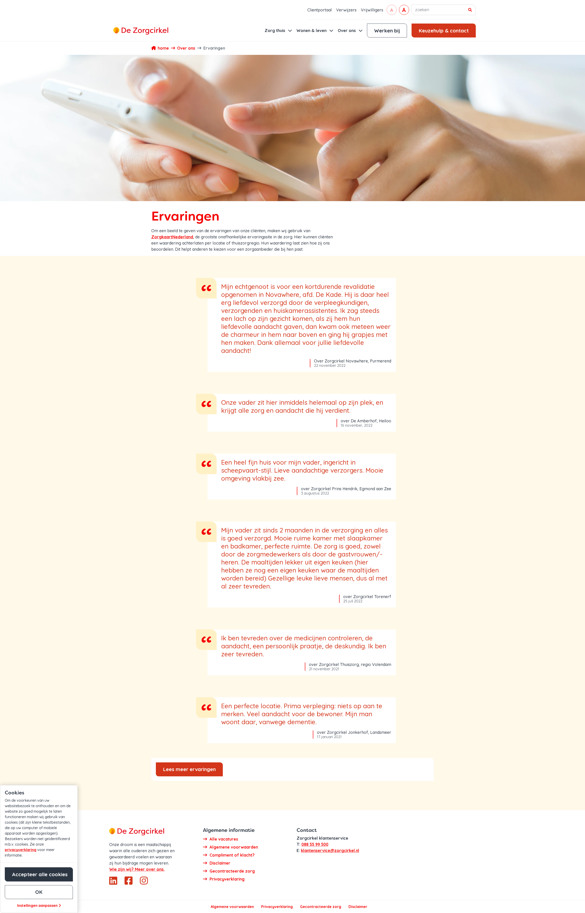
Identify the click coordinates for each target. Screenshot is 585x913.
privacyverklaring (20, 849)
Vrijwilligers (372, 10)
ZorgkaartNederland (172, 237)
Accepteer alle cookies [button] (40, 874)
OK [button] (39, 892)
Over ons (186, 48)
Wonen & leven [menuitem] (312, 30)
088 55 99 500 (314, 844)
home (163, 48)
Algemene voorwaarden (232, 906)
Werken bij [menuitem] (387, 30)
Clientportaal (319, 10)
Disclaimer (357, 906)
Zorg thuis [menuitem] (275, 30)
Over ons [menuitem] (347, 30)
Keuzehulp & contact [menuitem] (444, 30)
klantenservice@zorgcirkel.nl (330, 850)
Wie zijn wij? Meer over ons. (137, 869)
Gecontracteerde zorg (320, 906)
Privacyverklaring (277, 906)
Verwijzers (346, 10)
